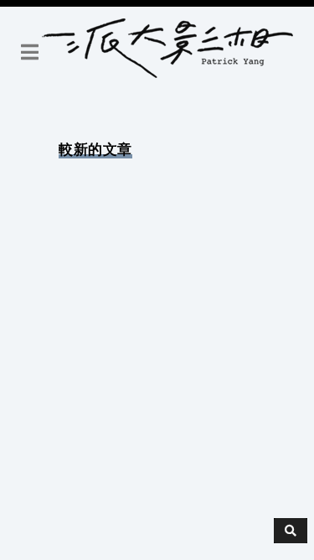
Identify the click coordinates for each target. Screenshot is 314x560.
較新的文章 (95, 149)
